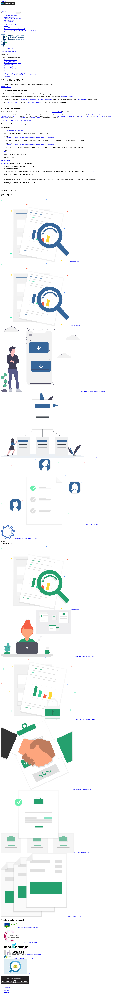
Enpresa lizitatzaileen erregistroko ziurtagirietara (63, 116)
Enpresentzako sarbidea (7, 105)
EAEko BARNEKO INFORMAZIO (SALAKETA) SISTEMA (20, 30)
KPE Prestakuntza (6, 87)
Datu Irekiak (7, 27)
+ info (97, 179)
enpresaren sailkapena (12, 102)
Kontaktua (3, 11)
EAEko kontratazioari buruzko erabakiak (14, 29)
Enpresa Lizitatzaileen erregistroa (12, 18)
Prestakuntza (7, 32)
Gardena (29, 973)
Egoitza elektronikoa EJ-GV (36, 949)
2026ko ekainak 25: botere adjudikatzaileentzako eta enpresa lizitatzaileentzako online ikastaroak (29, 144)
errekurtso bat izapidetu (34, 102)
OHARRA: (5, 163)
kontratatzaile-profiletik (67, 96)
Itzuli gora (6, 992)
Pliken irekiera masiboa (10, 151)
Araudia (6, 26)
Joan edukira (4, 1)
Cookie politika (8, 986)
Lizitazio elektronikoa (9, 17)
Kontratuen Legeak (57, 112)
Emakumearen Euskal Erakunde (32, 954)
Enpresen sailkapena (9, 20)
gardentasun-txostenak (99, 116)
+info (93, 171)
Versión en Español (9, 989)
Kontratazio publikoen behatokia (28, 942)
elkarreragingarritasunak (36, 117)
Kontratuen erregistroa (9, 21)
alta (35, 114)
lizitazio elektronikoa (82, 99)
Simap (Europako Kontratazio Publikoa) (27, 927)
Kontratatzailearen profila (10, 15)
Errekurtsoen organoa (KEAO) (12, 24)
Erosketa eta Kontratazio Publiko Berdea (23, 958)
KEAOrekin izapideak (19, 117)
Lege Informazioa (8, 987)
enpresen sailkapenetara (84, 116)
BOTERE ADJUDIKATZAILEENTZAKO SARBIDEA (16, 120)
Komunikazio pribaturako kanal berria (14, 130)
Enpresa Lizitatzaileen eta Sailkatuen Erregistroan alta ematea (36, 99)
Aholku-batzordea (8, 23)
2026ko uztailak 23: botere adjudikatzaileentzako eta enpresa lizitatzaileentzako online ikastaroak (29, 137)
